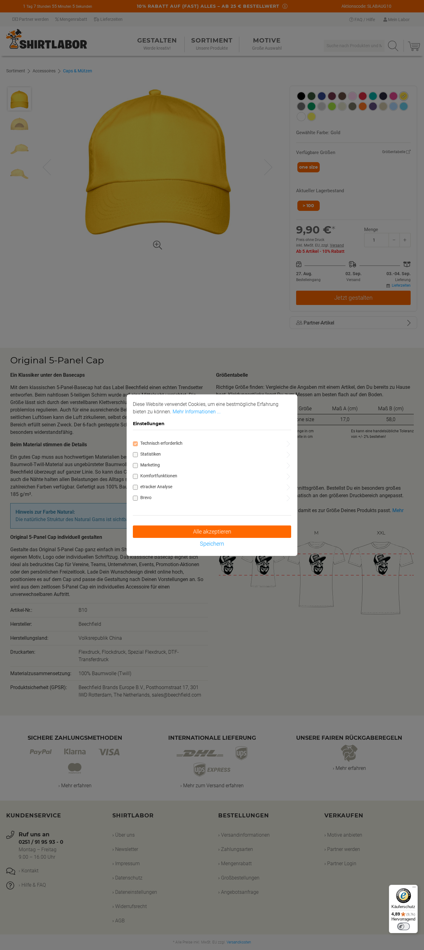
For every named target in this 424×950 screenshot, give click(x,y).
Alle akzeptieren (212, 531)
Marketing (150, 464)
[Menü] (414, 888)
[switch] (403, 926)
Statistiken (150, 454)
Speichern (212, 543)
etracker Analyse (156, 486)
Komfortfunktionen (158, 475)
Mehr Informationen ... (197, 412)
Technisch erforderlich (161, 443)
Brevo (145, 497)
